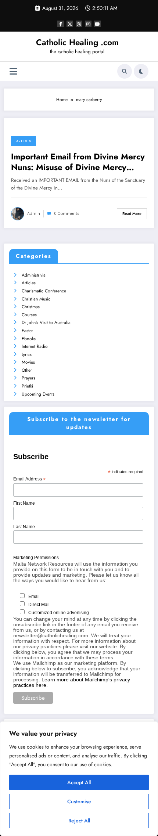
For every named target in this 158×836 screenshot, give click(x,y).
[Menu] (13, 71)
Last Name (24, 526)
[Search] (124, 71)
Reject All (79, 820)
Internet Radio (35, 346)
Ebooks (29, 338)
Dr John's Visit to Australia (46, 322)
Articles (23, 141)
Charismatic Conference (44, 291)
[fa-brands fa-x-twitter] (70, 24)
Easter (27, 330)
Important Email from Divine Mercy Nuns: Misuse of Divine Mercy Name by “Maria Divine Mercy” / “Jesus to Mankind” (78, 162)
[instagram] (88, 24)
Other (27, 370)
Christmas (31, 306)
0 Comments (66, 213)
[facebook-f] (60, 24)
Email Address (29, 479)
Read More (131, 213)
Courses (29, 314)
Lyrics (27, 354)
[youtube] (97, 24)
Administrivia (34, 275)
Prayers (28, 378)
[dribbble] (79, 24)
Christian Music (36, 299)
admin (33, 213)
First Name (24, 503)
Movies (28, 362)
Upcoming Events (38, 394)
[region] (79, 778)
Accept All (79, 782)
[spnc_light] (141, 71)
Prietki (27, 386)
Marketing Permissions (36, 557)
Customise (79, 801)
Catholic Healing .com (77, 42)
